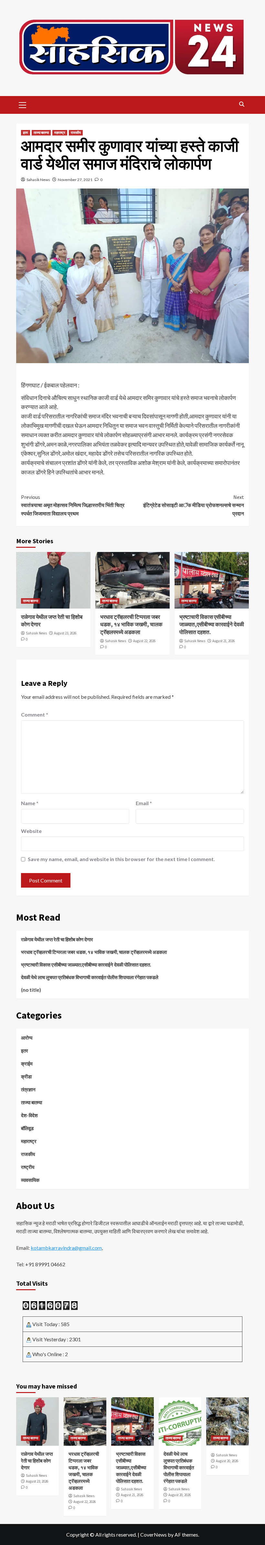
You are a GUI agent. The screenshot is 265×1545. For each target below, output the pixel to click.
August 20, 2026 (179, 1495)
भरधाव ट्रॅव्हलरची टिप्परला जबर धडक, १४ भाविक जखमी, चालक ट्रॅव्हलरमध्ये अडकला (131, 624)
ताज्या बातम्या (41, 132)
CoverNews (153, 1534)
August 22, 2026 (144, 641)
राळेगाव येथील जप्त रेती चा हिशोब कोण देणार (57, 939)
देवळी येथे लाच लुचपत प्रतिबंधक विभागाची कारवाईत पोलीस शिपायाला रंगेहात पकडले (90, 977)
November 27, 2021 (75, 179)
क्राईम (27, 1063)
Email (144, 803)
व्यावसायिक (30, 1180)
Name (29, 803)
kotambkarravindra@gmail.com (66, 1248)
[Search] (242, 104)
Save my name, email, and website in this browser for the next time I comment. (121, 859)
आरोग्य (26, 1038)
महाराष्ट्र (59, 132)
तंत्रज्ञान (28, 1089)
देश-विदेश (29, 1115)
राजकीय (76, 132)
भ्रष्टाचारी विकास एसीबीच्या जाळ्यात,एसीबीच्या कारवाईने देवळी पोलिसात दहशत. (211, 624)
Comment (34, 714)
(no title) (31, 990)
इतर (25, 132)
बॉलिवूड (27, 1128)
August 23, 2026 (65, 633)
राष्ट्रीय (27, 1167)
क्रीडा (26, 1076)
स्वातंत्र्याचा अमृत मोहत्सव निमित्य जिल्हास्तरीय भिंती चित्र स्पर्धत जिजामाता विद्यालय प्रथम (72, 505)
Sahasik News (38, 179)
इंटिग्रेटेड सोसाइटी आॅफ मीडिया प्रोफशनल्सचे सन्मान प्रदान (193, 505)
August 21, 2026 (223, 641)
